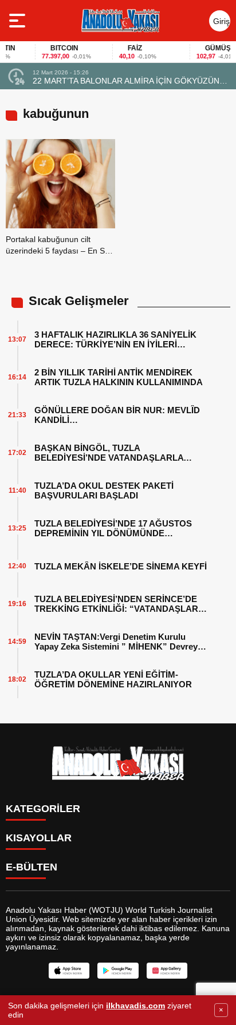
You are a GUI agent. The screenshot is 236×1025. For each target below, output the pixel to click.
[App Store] (69, 971)
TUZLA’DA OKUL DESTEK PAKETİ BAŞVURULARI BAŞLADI (104, 490)
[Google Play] (117, 971)
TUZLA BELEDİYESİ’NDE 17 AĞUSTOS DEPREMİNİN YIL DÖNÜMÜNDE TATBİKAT (113, 528)
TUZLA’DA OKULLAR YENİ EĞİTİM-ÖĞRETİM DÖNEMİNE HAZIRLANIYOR (113, 679)
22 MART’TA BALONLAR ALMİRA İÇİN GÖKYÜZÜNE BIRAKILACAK (129, 80)
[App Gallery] (167, 971)
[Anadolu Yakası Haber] (120, 21)
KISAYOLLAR (39, 838)
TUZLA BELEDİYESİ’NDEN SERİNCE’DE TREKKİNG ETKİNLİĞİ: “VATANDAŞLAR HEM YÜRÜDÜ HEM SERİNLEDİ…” (116, 604)
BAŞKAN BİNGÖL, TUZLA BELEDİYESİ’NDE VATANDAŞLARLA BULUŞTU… (108, 452)
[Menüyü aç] (19, 20)
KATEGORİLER (43, 808)
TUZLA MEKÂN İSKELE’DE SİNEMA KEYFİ (120, 566)
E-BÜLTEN (31, 867)
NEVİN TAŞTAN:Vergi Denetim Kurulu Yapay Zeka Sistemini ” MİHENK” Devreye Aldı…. (118, 641)
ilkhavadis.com (135, 1005)
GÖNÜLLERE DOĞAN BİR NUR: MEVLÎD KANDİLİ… (117, 415)
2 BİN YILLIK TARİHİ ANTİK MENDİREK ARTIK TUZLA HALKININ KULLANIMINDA (118, 377)
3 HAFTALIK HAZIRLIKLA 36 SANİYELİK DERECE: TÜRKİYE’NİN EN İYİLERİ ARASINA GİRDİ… (115, 339)
